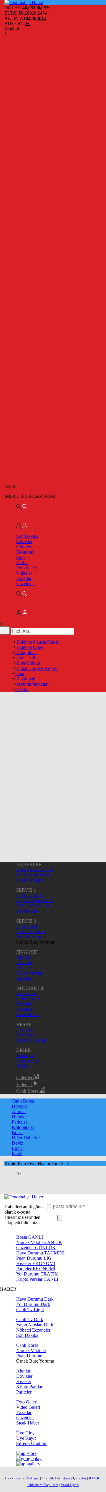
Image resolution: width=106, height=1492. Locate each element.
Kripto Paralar (29, 973)
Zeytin (22, 689)
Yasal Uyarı (70, 1485)
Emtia (17, 1148)
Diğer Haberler (26, 1137)
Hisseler (23, 967)
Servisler (24, 541)
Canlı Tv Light (30, 880)
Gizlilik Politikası (56, 1478)
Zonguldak (26, 652)
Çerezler (79, 1478)
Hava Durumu (40, 1252)
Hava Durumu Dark (35, 869)
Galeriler (25, 1077)
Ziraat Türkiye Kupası (36, 668)
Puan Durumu (29, 936)
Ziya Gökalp (27, 663)
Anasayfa (25, 1055)
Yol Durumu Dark (33, 874)
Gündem (24, 546)
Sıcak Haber (27, 1014)
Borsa (17, 1132)
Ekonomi (24, 552)
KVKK (94, 1478)
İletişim (23, 1065)
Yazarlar (24, 578)
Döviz (17, 1143)
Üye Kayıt (26, 1034)
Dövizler (24, 962)
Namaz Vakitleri (31, 931)
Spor (20, 557)
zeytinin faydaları (32, 684)
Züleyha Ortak (29, 647)
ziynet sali (25, 657)
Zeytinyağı (26, 678)
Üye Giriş (25, 1029)
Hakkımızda (27, 1060)
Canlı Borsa (27, 926)
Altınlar (23, 957)
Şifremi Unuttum (31, 1040)
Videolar (24, 573)
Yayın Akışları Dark (34, 900)
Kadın (22, 562)
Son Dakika (27, 536)
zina (19, 673)
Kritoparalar (23, 1127)
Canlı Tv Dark (29, 895)
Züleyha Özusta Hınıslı (37, 642)
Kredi (17, 1153)
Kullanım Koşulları (42, 1485)
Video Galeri (28, 998)
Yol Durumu (37, 1273)
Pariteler (24, 978)
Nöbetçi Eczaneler (33, 905)
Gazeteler (25, 583)
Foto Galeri (26, 567)
